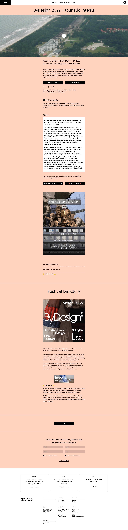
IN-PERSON (69, 73)
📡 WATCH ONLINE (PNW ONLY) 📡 (53, 183)
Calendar (61, 2)
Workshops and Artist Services (74, 455)
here (59, 75)
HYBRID (77, 73)
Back (64, 423)
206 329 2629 (93, 481)
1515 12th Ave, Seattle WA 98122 (93, 479)
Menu (5, 2)
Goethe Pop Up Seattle (65, 105)
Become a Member (53, 82)
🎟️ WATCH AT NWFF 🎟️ (75, 183)
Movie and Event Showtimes (51, 455)
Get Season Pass (75, 82)
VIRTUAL (63, 73)
